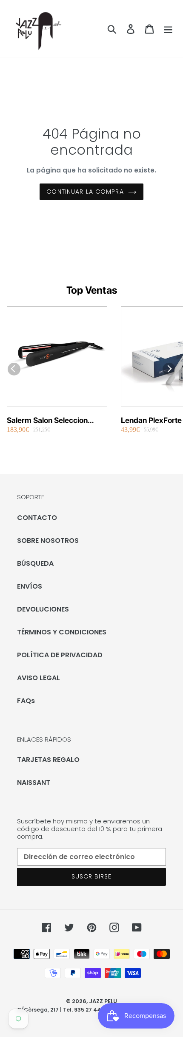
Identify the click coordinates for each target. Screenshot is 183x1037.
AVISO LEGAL (38, 678)
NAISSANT (33, 782)
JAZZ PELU (103, 1001)
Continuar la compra (84, 191)
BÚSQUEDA (35, 563)
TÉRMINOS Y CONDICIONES (61, 632)
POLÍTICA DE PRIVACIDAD (60, 655)
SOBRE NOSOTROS (48, 540)
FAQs (26, 701)
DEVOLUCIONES (43, 609)
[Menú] (168, 28)
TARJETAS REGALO (48, 760)
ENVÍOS (29, 586)
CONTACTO (37, 518)
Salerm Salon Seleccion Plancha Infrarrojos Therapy (55, 420)
